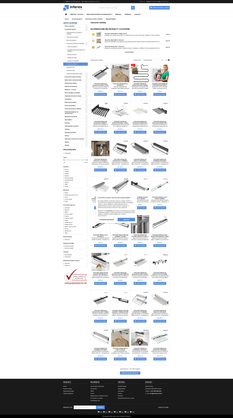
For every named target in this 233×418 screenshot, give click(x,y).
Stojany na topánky (73, 61)
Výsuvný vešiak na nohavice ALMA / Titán (100, 84)
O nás (92, 393)
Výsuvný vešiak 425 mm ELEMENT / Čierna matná (120, 311)
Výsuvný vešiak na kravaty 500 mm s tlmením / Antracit (140, 160)
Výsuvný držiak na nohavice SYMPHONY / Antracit (159, 123)
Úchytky (67, 123)
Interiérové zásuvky (71, 86)
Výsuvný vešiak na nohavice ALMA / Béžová (120, 273)
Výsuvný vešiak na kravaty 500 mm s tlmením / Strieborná (159, 312)
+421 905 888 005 (75, 1)
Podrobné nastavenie (106, 219)
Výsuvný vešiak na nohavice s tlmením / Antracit (120, 160)
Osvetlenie (68, 99)
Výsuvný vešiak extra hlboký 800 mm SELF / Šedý (160, 235)
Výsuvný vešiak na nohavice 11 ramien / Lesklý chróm (160, 349)
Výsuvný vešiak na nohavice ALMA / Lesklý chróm (140, 274)
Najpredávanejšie (68, 391)
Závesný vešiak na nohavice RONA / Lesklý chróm (120, 123)
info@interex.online (93, 1)
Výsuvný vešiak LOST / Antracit (114, 46)
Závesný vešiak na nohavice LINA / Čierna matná (140, 85)
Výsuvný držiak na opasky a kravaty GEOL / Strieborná (140, 236)
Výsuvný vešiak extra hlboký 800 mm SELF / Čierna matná (100, 274)
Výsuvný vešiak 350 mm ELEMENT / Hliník (120, 235)
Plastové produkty (70, 102)
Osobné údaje (122, 386)
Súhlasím (126, 219)
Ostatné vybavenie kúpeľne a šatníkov (76, 50)
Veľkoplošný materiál (71, 126)
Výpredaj (128, 14)
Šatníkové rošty (72, 58)
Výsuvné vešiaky (72, 64)
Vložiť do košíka (100, 94)
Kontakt (138, 14)
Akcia (65, 386)
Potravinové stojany (72, 37)
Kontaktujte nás (95, 400)
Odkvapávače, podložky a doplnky (74, 33)
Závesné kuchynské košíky (74, 74)
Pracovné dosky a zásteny (73, 109)
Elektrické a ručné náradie (73, 80)
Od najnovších (153, 60)
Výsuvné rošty (71, 70)
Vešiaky (67, 129)
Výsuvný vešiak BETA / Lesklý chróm (120, 349)
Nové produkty (67, 389)
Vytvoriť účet (165, 1)
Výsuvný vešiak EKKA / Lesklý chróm (116, 33)
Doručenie (94, 389)
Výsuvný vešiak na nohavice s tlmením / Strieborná (140, 312)
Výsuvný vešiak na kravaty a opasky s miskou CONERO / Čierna (100, 160)
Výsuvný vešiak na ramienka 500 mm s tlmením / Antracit (160, 160)
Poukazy (120, 396)
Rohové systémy (71, 40)
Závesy (67, 145)
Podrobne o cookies (97, 398)
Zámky (67, 142)
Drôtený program (70, 29)
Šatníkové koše (72, 54)
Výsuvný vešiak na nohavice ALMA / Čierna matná (100, 312)
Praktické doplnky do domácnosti (99, 14)
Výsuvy (67, 136)
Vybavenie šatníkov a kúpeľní (75, 43)
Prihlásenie (154, 1)
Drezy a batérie (69, 26)
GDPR (92, 391)
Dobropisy (121, 391)
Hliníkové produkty (71, 83)
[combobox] (116, 8)
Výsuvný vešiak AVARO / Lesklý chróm (140, 198)
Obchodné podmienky (97, 386)
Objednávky (121, 389)
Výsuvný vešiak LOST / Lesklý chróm (159, 198)
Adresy (120, 393)
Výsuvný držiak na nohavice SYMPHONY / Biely (140, 123)
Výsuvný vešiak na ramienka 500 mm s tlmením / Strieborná (100, 349)
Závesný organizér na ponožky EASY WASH (160, 84)
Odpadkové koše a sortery (73, 96)
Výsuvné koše (71, 67)
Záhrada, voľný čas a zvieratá (74, 139)
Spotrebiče (68, 120)
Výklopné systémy (70, 132)
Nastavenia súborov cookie (126, 398)
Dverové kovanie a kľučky (73, 77)
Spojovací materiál (71, 116)
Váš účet (121, 382)
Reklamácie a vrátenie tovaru (99, 396)
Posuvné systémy (70, 105)
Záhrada (118, 14)
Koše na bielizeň (72, 47)
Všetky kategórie (70, 23)
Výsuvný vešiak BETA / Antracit (114, 40)
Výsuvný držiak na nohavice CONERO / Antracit (100, 123)
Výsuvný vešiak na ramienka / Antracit (140, 349)
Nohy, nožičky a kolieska (72, 93)
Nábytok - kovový (76, 14)
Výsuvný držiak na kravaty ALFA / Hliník (160, 273)
